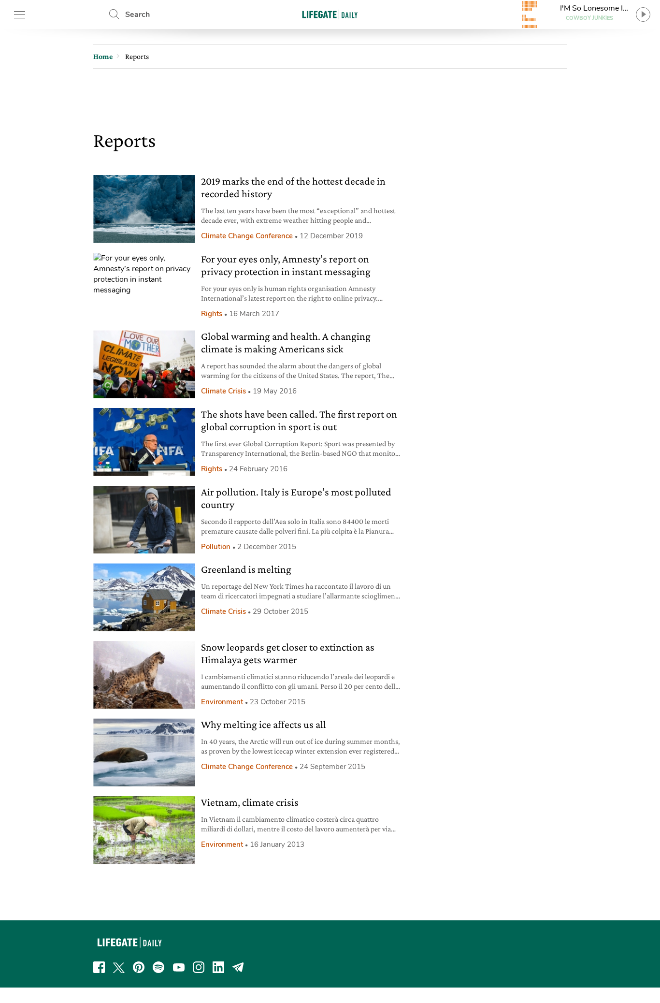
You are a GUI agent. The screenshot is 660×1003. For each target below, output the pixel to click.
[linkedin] (218, 967)
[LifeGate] (330, 14)
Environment (222, 702)
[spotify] (158, 967)
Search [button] (137, 14)
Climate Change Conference (247, 236)
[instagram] (198, 967)
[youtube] (179, 967)
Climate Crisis (223, 391)
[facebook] (99, 967)
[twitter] (119, 967)
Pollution (215, 547)
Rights (211, 314)
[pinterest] (138, 967)
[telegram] (238, 967)
